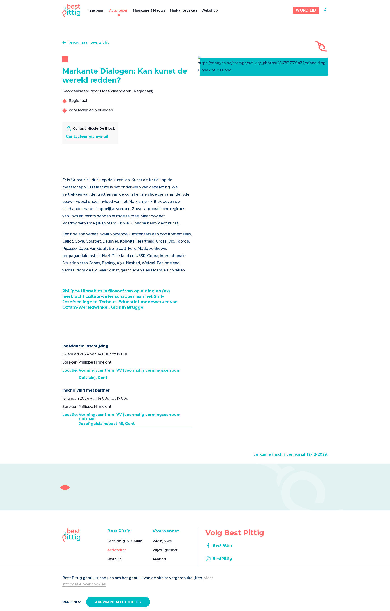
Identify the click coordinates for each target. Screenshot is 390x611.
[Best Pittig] (71, 10)
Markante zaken (183, 10)
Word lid (114, 559)
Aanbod (159, 559)
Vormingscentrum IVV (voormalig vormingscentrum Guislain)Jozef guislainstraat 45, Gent (130, 419)
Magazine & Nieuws (149, 10)
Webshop (210, 10)
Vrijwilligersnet (165, 550)
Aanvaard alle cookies (118, 602)
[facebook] (325, 10)
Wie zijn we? (163, 541)
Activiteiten (118, 10)
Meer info (71, 602)
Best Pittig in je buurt (125, 541)
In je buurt (96, 10)
